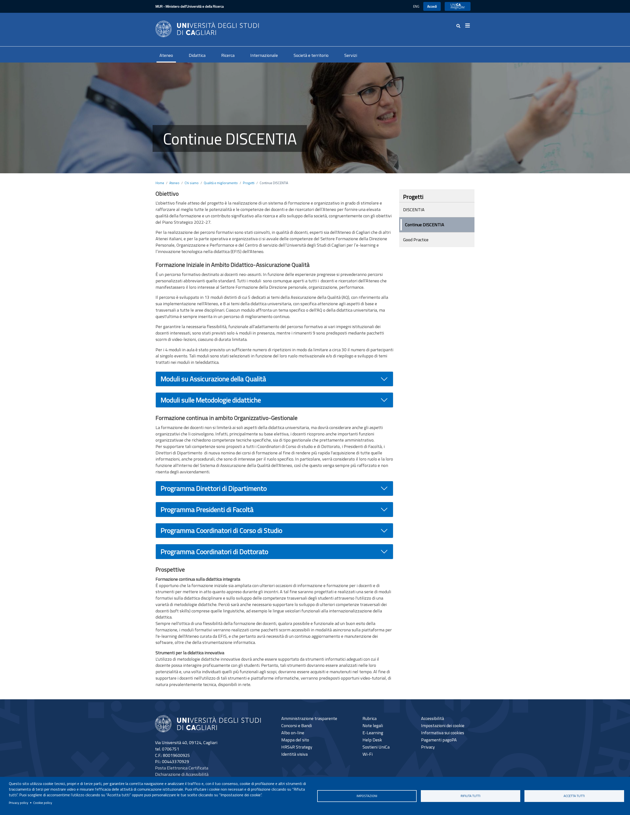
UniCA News (458, 6)
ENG (416, 6)
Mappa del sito (295, 739)
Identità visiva (294, 754)
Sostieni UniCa (376, 747)
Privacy (428, 747)
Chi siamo (192, 182)
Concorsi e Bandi (296, 725)
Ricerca (228, 55)
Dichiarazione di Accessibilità (181, 774)
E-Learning (372, 732)
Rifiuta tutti (470, 795)
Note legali (372, 725)
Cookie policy (42, 802)
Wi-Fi (367, 754)
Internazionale (264, 55)
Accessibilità (432, 718)
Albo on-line (292, 732)
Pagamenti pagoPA (439, 739)
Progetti (248, 182)
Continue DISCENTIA (424, 224)
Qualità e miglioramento (221, 182)
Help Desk (372, 739)
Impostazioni (367, 795)
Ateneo (166, 55)
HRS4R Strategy (296, 747)
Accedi (432, 6)
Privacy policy (18, 802)
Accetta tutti (574, 795)
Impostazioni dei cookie (442, 725)
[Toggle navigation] (469, 26)
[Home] (207, 28)
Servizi (350, 55)
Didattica (197, 55)
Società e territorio (311, 55)
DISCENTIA (414, 209)
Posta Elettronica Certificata (181, 768)
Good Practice (415, 239)
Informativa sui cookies (442, 732)
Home (160, 182)
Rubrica (369, 718)
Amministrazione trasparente (309, 718)
